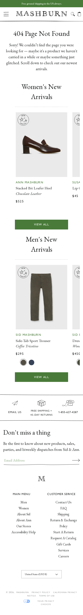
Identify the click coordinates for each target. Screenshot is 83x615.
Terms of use (47, 596)
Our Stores (23, 526)
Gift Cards (63, 544)
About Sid (23, 514)
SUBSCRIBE (76, 460)
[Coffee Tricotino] (23, 362)
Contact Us (64, 502)
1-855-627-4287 (68, 412)
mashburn (22, 592)
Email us (14, 412)
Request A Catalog (63, 538)
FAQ (63, 508)
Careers (63, 556)
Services (63, 550)
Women (24, 508)
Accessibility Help (23, 532)
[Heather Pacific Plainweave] (31, 362)
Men (23, 502)
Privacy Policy (41, 592)
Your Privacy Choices (45, 601)
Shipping (63, 514)
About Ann (23, 520)
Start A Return (63, 532)
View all (41, 224)
